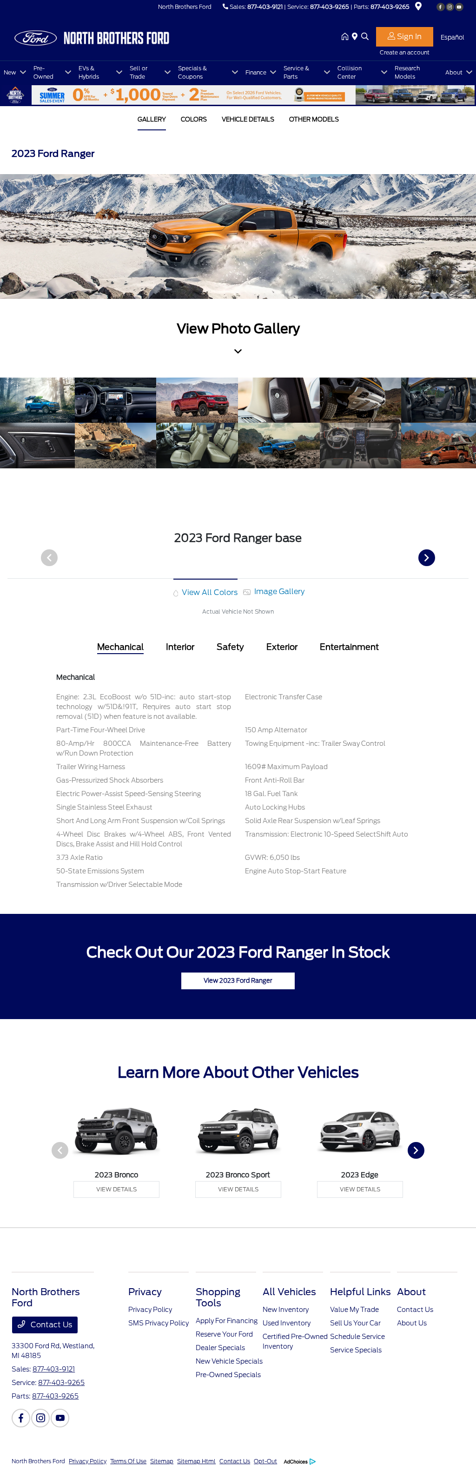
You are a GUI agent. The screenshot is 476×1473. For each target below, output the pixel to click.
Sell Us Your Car (355, 1323)
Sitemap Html (196, 1461)
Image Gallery (278, 591)
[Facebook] (440, 7)
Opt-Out (265, 1461)
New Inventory (286, 1309)
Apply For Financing (227, 1320)
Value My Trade (354, 1309)
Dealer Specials (220, 1347)
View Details (116, 1189)
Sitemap (161, 1461)
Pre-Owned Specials (228, 1374)
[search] (365, 37)
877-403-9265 (329, 6)
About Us (412, 1323)
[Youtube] (459, 7)
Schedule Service (357, 1336)
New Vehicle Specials (229, 1361)
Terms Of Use (128, 1461)
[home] (347, 37)
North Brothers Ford (38, 1461)
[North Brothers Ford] (92, 36)
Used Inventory (287, 1323)
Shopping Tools (218, 1297)
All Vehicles (289, 1291)
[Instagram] (450, 7)
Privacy (145, 1291)
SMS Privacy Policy (158, 1323)
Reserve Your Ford (224, 1334)
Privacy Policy (150, 1309)
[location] (418, 7)
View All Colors (209, 592)
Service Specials (356, 1350)
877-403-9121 (265, 6)
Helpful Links (360, 1291)
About (411, 1291)
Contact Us (50, 1324)
